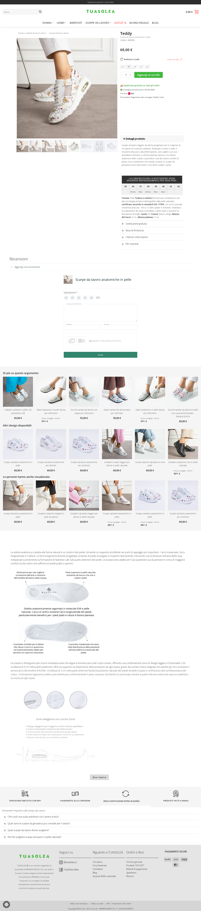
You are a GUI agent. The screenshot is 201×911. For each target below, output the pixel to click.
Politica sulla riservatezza (79, 903)
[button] (192, 12)
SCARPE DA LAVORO (97, 22)
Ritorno (130, 876)
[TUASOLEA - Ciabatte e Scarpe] (100, 11)
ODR (108, 903)
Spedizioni (131, 872)
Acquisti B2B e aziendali (104, 876)
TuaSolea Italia (71, 869)
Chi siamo (97, 861)
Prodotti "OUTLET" (135, 865)
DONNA (47, 22)
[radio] (122, 66)
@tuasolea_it (70, 862)
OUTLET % (120, 22)
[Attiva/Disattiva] (123, 139)
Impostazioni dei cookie (121, 903)
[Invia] (40, 11)
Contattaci (98, 868)
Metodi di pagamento (136, 868)
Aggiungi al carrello (148, 75)
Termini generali (134, 861)
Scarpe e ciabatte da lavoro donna (32, 33)
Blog (155, 22)
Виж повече (99, 777)
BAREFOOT (76, 22)
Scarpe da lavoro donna (59, 33)
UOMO (61, 22)
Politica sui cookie (97, 903)
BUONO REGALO (139, 22)
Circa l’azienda (100, 865)
